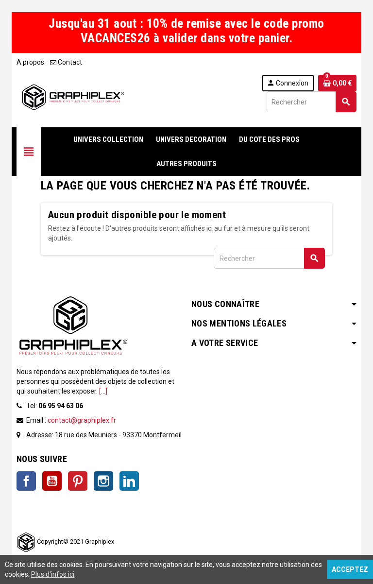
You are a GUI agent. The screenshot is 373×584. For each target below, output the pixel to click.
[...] (103, 391)
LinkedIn (129, 481)
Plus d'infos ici (52, 574)
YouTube (52, 481)
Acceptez (350, 569)
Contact (69, 62)
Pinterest (77, 481)
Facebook (26, 481)
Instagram (103, 481)
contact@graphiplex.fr (82, 420)
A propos (30, 62)
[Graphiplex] (72, 97)
